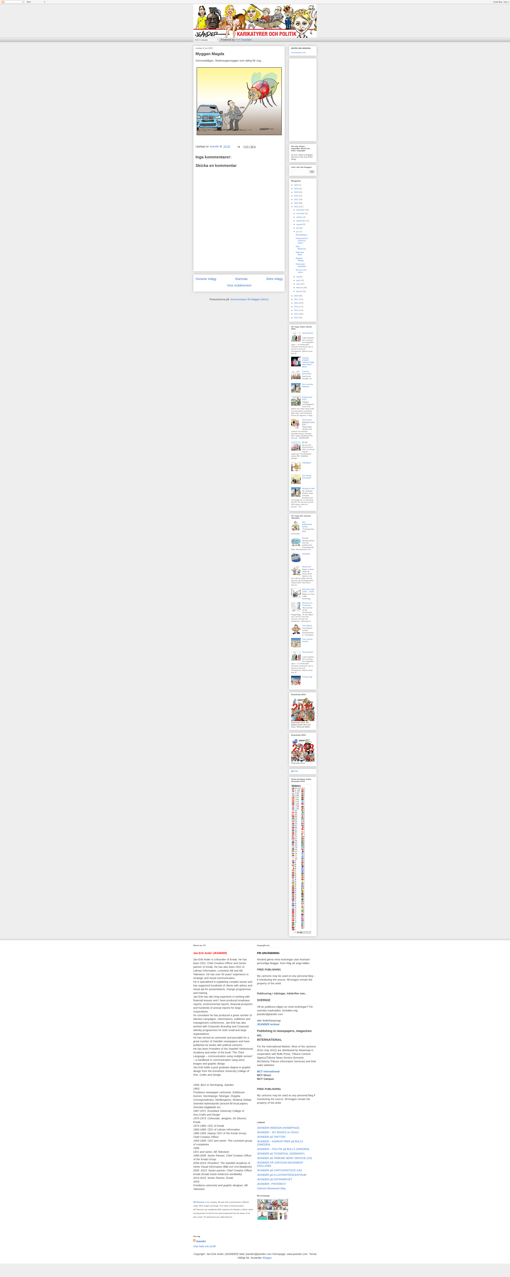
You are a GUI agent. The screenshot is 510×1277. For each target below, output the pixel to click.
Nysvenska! (307, 420)
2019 (296, 207)
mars (298, 284)
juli (297, 228)
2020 (296, 203)
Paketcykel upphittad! (301, 265)
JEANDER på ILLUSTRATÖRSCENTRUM (281, 1174)
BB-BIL (305, 442)
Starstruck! (306, 567)
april (298, 280)
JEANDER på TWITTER (271, 1136)
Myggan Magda (300, 259)
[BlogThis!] (247, 147)
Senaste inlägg (206, 279)
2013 (296, 314)
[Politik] (294, 771)
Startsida (241, 279)
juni (298, 232)
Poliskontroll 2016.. (307, 398)
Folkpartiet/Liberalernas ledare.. (302, 240)
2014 (296, 310)
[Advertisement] (239, 250)
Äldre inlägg (274, 279)
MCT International (268, 1071)
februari (299, 287)
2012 (296, 317)
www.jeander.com (298, 52)
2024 (296, 188)
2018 (296, 296)
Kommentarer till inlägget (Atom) (249, 299)
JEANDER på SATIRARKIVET (274, 1179)
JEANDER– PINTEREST (271, 1183)
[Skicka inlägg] (238, 146)
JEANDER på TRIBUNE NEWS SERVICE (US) (284, 1158)
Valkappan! (306, 463)
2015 (296, 307)
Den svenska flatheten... (307, 385)
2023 (296, 192)
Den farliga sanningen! (306, 476)
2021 (296, 199)
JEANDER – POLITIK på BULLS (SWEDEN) (283, 1149)
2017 (296, 299)
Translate (246, 39)
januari (299, 291)
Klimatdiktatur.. (302, 235)
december (300, 210)
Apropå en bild (308, 488)
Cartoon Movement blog (271, 1188)
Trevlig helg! (307, 677)
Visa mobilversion (239, 285)
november (300, 213)
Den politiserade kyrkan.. (307, 524)
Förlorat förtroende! (306, 372)
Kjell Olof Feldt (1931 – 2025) (308, 590)
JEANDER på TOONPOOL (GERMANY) (281, 1153)
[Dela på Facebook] (252, 147)
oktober (299, 217)
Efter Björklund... (301, 247)
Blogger (267, 1257)
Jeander (201, 1241)
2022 (296, 196)
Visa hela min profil (204, 1246)
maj (298, 277)
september (301, 221)
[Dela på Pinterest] (254, 147)
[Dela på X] (249, 147)
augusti (299, 224)
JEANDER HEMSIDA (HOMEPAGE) (278, 1127)
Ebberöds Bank (300, 253)
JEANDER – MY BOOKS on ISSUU (278, 1132)
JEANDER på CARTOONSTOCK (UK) (279, 1170)
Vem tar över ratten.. (301, 271)
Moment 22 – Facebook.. (307, 604)
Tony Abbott (307, 625)
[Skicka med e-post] (244, 147)
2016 (296, 303)
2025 (296, 185)
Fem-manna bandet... (307, 640)
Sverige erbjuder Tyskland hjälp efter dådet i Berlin (308, 362)
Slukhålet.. (306, 554)
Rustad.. (305, 538)
